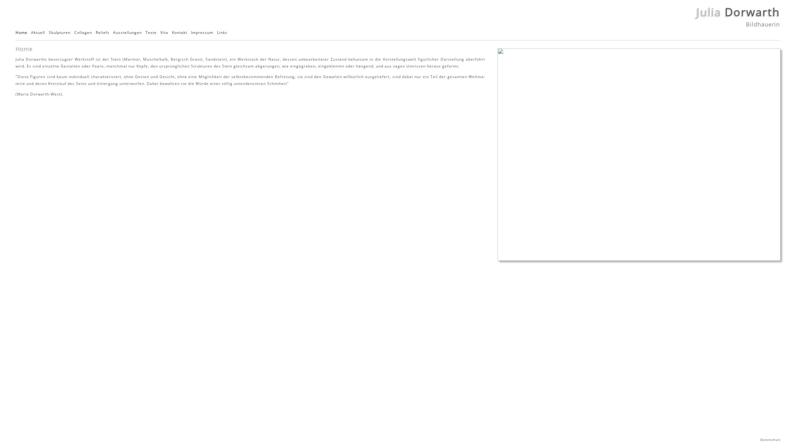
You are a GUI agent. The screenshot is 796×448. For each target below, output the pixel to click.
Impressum (202, 32)
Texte (151, 32)
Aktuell (38, 32)
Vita (164, 32)
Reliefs (102, 32)
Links (222, 32)
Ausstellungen (127, 32)
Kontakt (179, 32)
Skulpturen (60, 32)
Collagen (83, 32)
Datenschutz (770, 440)
